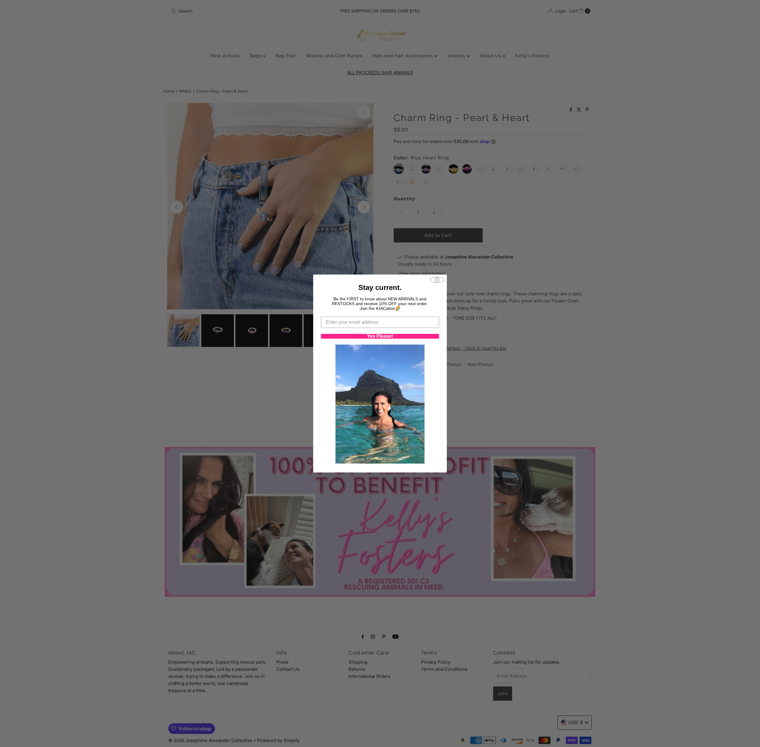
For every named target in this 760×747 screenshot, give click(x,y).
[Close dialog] (437, 280)
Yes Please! (380, 336)
